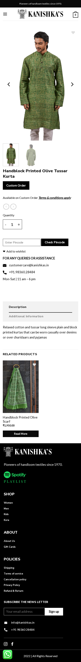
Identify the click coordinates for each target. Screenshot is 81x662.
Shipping (9, 568)
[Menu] (5, 14)
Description (18, 307)
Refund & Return (13, 591)
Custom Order (16, 185)
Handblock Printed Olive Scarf (20, 419)
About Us (9, 541)
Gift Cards (10, 547)
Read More (21, 433)
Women (8, 503)
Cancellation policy (15, 579)
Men (6, 508)
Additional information (26, 316)
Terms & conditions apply (54, 197)
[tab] (40, 308)
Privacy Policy (12, 585)
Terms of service (13, 573)
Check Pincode (55, 242)
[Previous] (9, 84)
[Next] (72, 84)
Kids (6, 514)
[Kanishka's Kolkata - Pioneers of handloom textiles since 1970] (40, 14)
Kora (6, 520)
